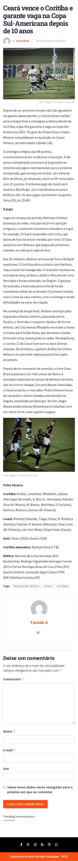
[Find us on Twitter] (28, 844)
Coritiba (62, 586)
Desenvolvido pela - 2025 (39, 856)
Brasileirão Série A (26, 586)
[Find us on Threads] (49, 844)
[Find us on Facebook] (21, 844)
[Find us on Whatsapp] (56, 844)
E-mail (9, 750)
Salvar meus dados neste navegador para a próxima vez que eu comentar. (40, 789)
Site (6, 769)
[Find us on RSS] (42, 844)
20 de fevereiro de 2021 (51, 41)
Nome (9, 731)
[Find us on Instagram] (35, 844)
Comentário (13, 679)
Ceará (48, 586)
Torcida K (22, 41)
